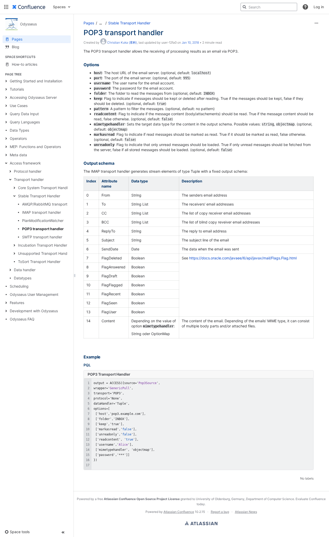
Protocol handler (27, 171)
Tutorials (17, 89)
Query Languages (25, 122)
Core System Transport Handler (44, 187)
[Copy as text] (308, 383)
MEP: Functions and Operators (35, 146)
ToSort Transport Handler (39, 261)
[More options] (316, 23)
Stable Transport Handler (39, 196)
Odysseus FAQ (22, 319)
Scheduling (19, 286)
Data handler (24, 270)
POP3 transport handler (43, 229)
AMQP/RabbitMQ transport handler (51, 204)
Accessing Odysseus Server (33, 97)
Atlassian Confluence (178, 512)
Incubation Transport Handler (42, 245)
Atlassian (201, 523)
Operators (18, 138)
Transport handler (29, 179)
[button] (6, 7)
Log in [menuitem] (319, 7)
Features (17, 302)
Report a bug (220, 512)
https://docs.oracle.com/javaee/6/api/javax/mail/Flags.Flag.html (243, 258)
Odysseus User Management (34, 294)
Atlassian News (246, 512)
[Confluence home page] (29, 7)
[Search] (244, 7)
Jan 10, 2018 (190, 42)
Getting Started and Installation (36, 81)
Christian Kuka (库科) (122, 42)
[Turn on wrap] (299, 383)
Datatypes (22, 278)
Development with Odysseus (34, 311)
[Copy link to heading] (101, 65)
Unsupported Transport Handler (44, 253)
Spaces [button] (59, 7)
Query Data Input (24, 114)
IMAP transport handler (41, 212)
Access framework (25, 163)
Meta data (18, 155)
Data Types (19, 130)
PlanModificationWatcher (42, 220)
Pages (89, 23)
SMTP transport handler (42, 237)
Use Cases (19, 105)
